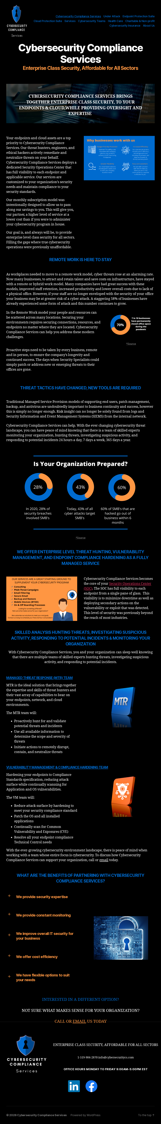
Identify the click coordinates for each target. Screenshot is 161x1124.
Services (69, 21)
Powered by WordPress (85, 1115)
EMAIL (79, 1021)
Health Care (115, 21)
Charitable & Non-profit (140, 21)
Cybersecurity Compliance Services (78, 16)
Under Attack (111, 16)
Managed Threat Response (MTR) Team (39, 678)
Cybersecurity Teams (91, 21)
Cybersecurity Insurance (124, 25)
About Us (149, 25)
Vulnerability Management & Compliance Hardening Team (57, 767)
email (103, 860)
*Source (131, 343)
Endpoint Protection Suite (139, 16)
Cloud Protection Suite (48, 21)
